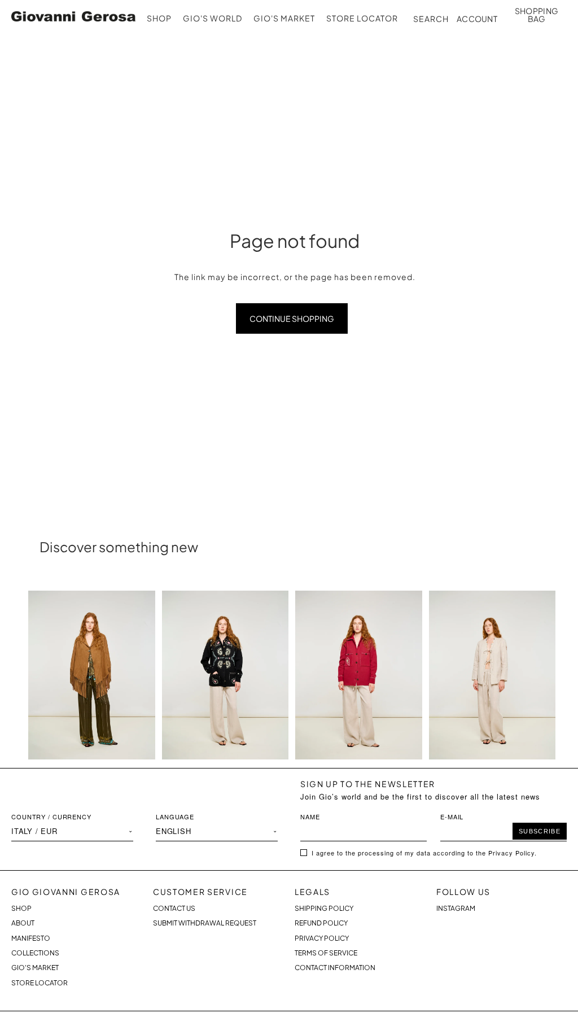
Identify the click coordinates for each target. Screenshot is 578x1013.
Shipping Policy (324, 908)
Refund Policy (321, 923)
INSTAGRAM (455, 908)
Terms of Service (326, 953)
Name (310, 816)
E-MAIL (451, 816)
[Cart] (536, 15)
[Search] (430, 18)
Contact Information (335, 967)
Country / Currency (51, 816)
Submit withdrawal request (204, 923)
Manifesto (30, 938)
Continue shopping (291, 318)
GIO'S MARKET (35, 967)
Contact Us (174, 908)
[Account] (478, 13)
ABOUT (22, 923)
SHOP (21, 908)
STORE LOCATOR (39, 983)
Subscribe (540, 831)
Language (175, 816)
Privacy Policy (322, 938)
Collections (35, 953)
